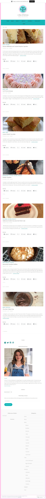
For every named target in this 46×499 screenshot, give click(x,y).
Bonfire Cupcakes (7, 177)
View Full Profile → (7, 386)
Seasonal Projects (18, 175)
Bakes (17, 21)
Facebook (12, 419)
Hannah (10, 48)
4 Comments (5, 331)
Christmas (27, 484)
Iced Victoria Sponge (8, 91)
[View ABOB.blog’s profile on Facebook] (5, 343)
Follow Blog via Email (23, 395)
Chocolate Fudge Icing (8, 309)
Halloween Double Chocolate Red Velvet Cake (14, 221)
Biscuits (27, 425)
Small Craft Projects (29, 460)
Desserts (27, 445)
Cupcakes (8, 44)
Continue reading (23, 55)
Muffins (12, 262)
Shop (24, 23)
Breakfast (8, 262)
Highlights (37, 21)
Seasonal (30, 21)
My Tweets (5, 415)
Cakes (7, 89)
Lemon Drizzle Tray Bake (9, 134)
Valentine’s (28, 472)
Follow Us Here (8, 404)
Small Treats (28, 454)
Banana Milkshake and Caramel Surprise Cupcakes (15, 46)
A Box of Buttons (23, 15)
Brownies (27, 431)
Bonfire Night (6, 175)
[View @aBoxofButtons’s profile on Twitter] (8, 343)
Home (8, 21)
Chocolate (8, 307)
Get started (32, 1)
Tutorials (27, 466)
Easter (27, 475)
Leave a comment (6, 68)
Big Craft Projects (29, 463)
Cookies (27, 440)
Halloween (5, 219)
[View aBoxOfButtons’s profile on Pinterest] (13, 343)
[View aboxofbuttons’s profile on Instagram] (11, 343)
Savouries (27, 451)
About (12, 21)
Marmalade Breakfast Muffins (10, 264)
